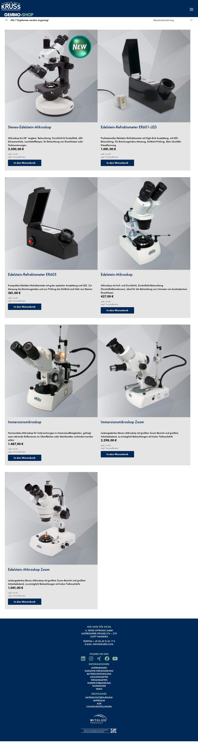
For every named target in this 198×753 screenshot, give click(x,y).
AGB (99, 703)
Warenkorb (99, 686)
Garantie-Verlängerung (99, 670)
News (99, 689)
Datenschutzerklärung (99, 697)
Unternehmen (99, 667)
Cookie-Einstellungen (99, 706)
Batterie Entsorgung (99, 674)
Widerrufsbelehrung (99, 683)
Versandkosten (19, 157)
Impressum (99, 700)
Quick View (51, 118)
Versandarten (99, 680)
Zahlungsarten (99, 677)
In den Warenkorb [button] (25, 162)
